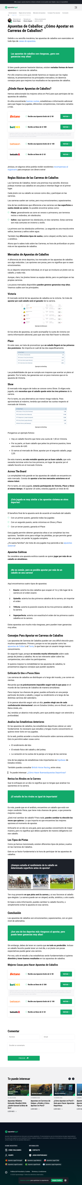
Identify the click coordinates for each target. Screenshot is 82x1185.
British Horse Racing (41, 767)
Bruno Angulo (28, 21)
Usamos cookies (25, 1180)
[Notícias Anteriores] (69, 1079)
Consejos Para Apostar (54, 13)
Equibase (61, 760)
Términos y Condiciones (39, 1171)
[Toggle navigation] (76, 7)
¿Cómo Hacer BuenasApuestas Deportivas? (46, 772)
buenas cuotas (32, 101)
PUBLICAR (22, 1058)
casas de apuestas (27, 41)
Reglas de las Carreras (25, 13)
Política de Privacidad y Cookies (20, 1171)
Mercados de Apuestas (39, 13)
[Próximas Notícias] (73, 1079)
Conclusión (65, 13)
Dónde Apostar (13, 13)
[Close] (65, 1180)
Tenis (31, 646)
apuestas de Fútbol (16, 646)
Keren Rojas (17, 21)
